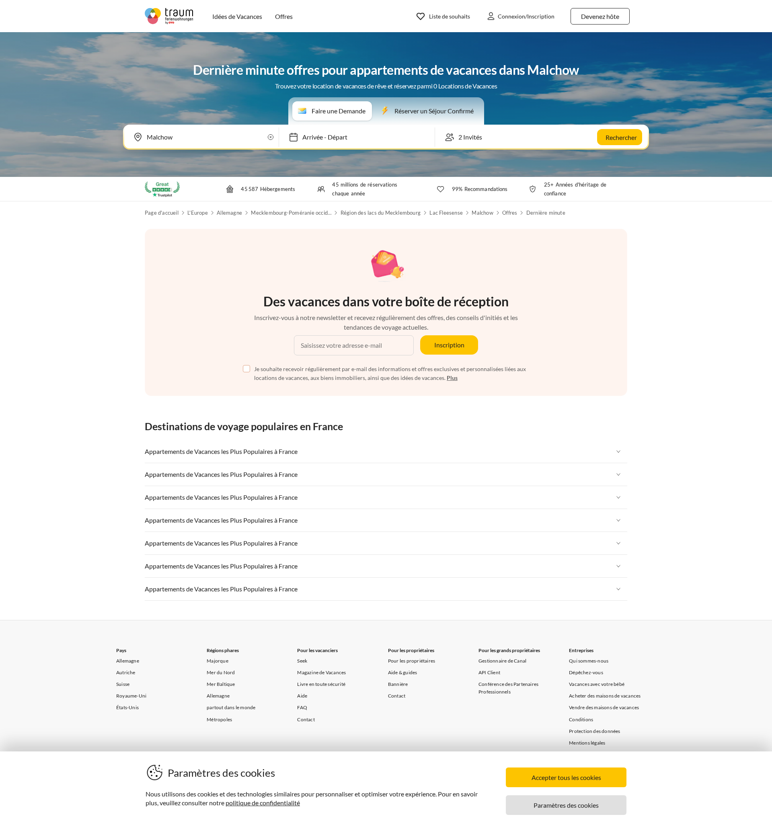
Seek (302, 661)
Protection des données (594, 731)
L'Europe (197, 212)
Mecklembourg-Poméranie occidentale (291, 212)
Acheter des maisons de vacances (605, 696)
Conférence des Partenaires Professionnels (508, 688)
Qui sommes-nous (588, 661)
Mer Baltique (221, 684)
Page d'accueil (162, 212)
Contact (305, 719)
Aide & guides (402, 672)
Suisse (122, 684)
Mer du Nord (221, 672)
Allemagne (229, 212)
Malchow (482, 212)
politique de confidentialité (263, 802)
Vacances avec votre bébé (596, 684)
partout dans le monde (231, 707)
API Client (489, 672)
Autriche (126, 672)
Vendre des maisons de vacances (604, 707)
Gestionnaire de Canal (502, 661)
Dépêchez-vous (586, 672)
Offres (509, 212)
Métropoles (219, 719)
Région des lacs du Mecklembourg (381, 212)
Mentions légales (587, 743)
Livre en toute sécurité (321, 684)
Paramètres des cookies (566, 805)
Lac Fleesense (446, 212)
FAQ (302, 707)
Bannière (398, 684)
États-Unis (127, 707)
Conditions (581, 719)
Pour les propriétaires (411, 661)
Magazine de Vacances (321, 672)
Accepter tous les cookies (566, 777)
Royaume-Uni (131, 696)
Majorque (217, 661)
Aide (302, 696)
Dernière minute (545, 212)
